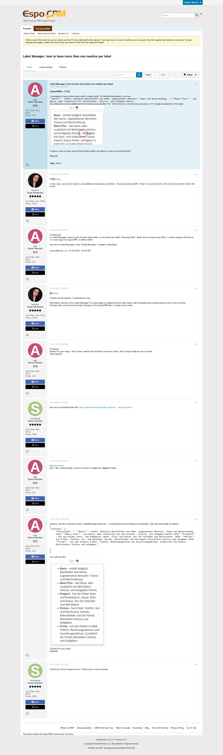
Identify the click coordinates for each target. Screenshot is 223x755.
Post (36, 126)
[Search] (196, 15)
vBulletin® (111, 740)
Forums (27, 28)
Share (36, 121)
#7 (196, 461)
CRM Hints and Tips (103, 728)
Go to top (191, 728)
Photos (63, 67)
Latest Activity (45, 67)
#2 (196, 174)
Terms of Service (160, 728)
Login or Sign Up (191, 2)
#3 (196, 230)
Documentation (84, 728)
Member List (63, 33)
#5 (196, 344)
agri (59, 179)
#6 (196, 402)
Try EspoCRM (43, 28)
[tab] (29, 67)
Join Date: (30, 110)
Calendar (75, 33)
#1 (196, 83)
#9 (196, 664)
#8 (196, 519)
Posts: (28, 115)
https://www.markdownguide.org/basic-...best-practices (105, 407)
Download (137, 728)
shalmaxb (59, 465)
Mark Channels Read (46, 33)
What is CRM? (67, 728)
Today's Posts (29, 33)
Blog (147, 728)
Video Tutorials (123, 728)
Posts (29, 67)
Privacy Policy (177, 728)
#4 (196, 288)
